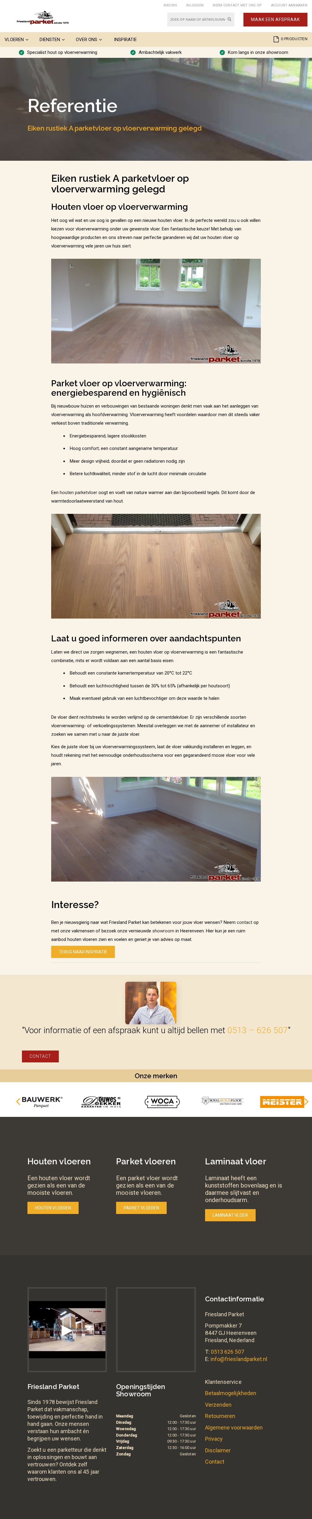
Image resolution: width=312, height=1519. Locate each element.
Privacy (214, 1439)
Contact (40, 1056)
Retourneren (220, 1416)
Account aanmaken (289, 5)
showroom (163, 931)
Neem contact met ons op (237, 5)
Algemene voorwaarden (234, 1427)
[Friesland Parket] (43, 17)
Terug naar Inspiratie (83, 951)
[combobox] (200, 19)
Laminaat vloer (230, 1215)
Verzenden (218, 1404)
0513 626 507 (227, 1352)
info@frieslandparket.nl (239, 1359)
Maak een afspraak (275, 19)
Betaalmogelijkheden (230, 1393)
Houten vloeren (53, 1207)
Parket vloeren (141, 1207)
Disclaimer (218, 1450)
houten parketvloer (78, 492)
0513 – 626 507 (257, 1030)
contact (244, 922)
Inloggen (195, 5)
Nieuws (170, 5)
